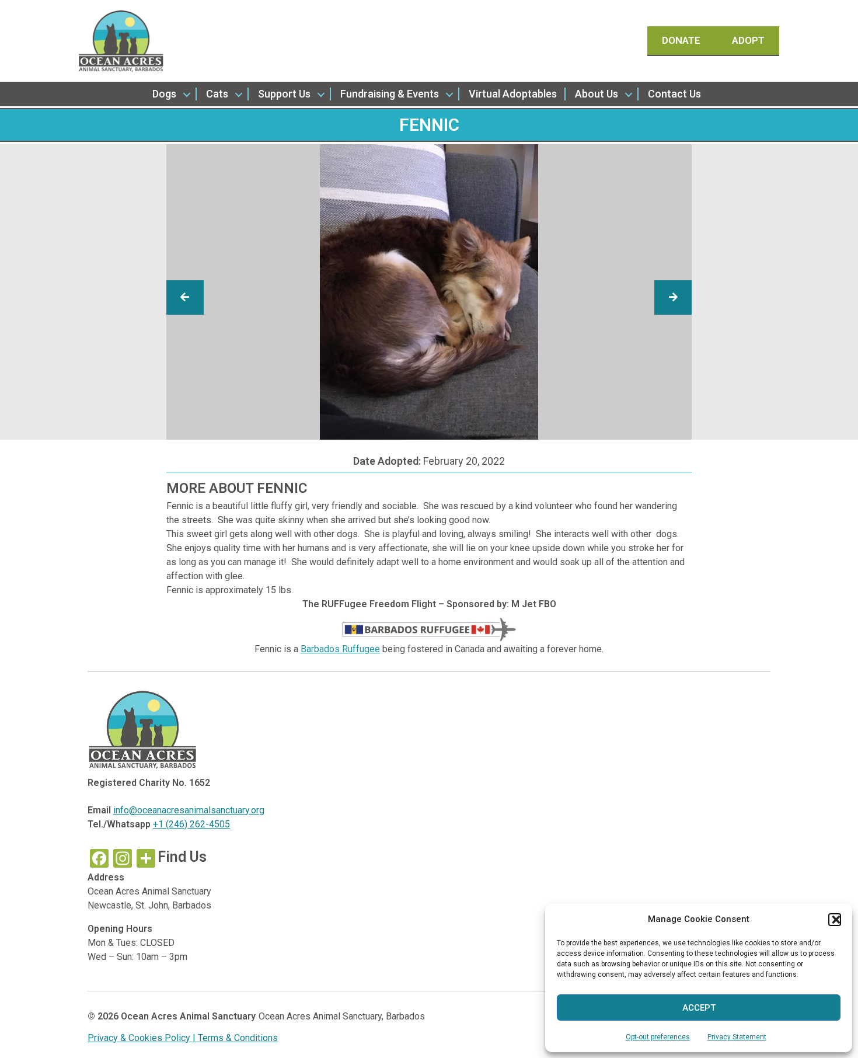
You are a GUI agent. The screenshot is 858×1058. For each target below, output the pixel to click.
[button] (834, 919)
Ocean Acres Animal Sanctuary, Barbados (342, 1016)
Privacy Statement (736, 1037)
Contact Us (674, 94)
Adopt (748, 40)
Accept (699, 1008)
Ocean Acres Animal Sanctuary (188, 1016)
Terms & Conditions (238, 1037)
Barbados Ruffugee (340, 649)
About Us (596, 94)
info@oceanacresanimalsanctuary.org (188, 810)
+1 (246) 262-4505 (191, 824)
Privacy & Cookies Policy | (143, 1037)
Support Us (284, 94)
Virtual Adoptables (513, 94)
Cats (217, 94)
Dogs (164, 94)
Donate (682, 40)
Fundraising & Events (389, 94)
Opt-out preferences (658, 1037)
